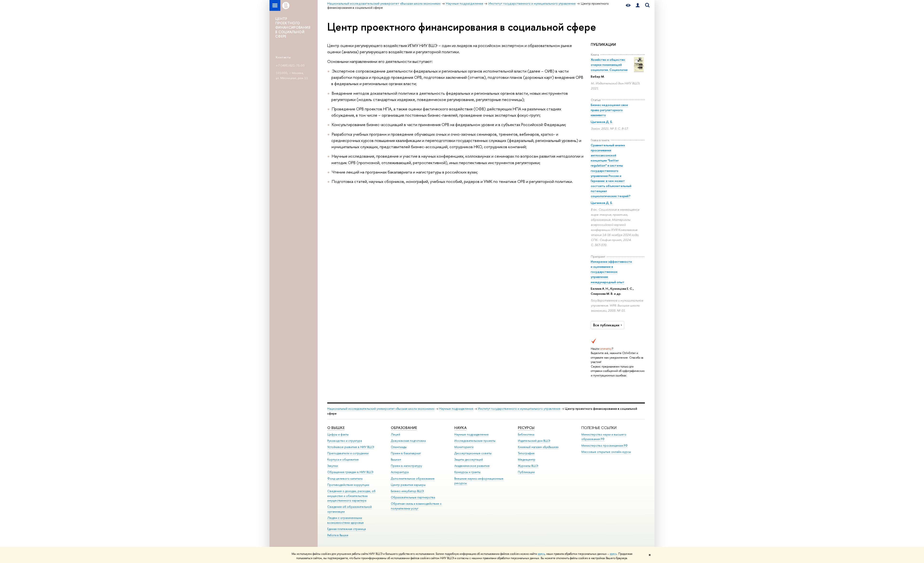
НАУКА (460, 427)
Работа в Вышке (337, 535)
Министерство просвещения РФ (604, 445)
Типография (526, 453)
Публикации (526, 472)
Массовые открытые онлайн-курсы (606, 452)
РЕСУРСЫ (526, 427)
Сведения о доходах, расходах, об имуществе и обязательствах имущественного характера (351, 496)
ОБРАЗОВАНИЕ (404, 427)
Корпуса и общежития (343, 459)
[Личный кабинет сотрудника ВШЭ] (637, 5)
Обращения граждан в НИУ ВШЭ (350, 472)
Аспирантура (400, 472)
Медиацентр (526, 459)
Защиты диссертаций (468, 459)
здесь (541, 554)
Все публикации (606, 325)
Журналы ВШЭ (528, 466)
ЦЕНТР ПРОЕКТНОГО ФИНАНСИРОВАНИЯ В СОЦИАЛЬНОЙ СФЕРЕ (292, 27)
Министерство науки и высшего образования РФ (603, 436)
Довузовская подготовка (408, 441)
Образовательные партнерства (413, 497)
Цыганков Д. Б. (602, 122)
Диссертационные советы (473, 453)
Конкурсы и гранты (467, 472)
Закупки (332, 466)
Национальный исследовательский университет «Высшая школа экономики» (381, 409)
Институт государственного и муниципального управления (519, 409)
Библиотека (526, 434)
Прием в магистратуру (406, 466)
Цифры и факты (338, 434)
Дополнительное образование (413, 478)
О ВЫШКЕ (336, 427)
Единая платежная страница (346, 529)
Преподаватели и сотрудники (348, 453)
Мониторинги (464, 447)
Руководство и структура (344, 441)
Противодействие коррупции (348, 485)
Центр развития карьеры (408, 485)
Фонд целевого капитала (344, 478)
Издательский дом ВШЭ (534, 441)
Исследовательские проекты (474, 441)
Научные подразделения (456, 409)
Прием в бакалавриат (406, 453)
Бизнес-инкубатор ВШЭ (407, 491)
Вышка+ (396, 459)
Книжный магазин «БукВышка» (538, 447)
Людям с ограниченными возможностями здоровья (345, 520)
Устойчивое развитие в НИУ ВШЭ (350, 447)
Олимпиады (399, 447)
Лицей (395, 434)
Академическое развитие (472, 466)
